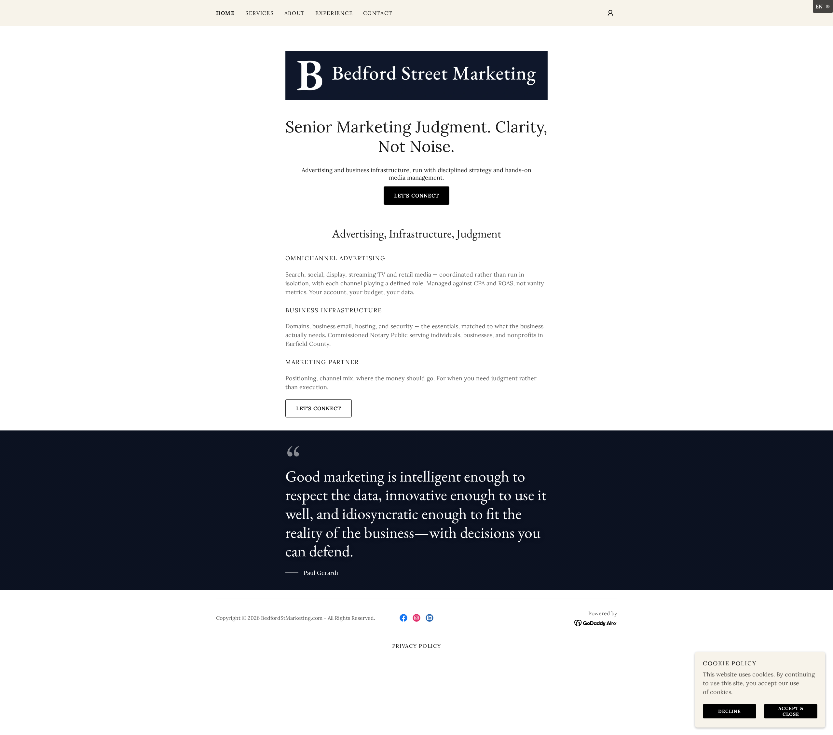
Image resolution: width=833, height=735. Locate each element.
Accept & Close (790, 711)
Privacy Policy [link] (416, 646)
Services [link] (259, 13)
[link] (416, 75)
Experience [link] (334, 13)
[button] (610, 13)
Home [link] (225, 13)
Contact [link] (377, 13)
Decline (729, 711)
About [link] (294, 13)
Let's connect (318, 408)
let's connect (416, 195)
